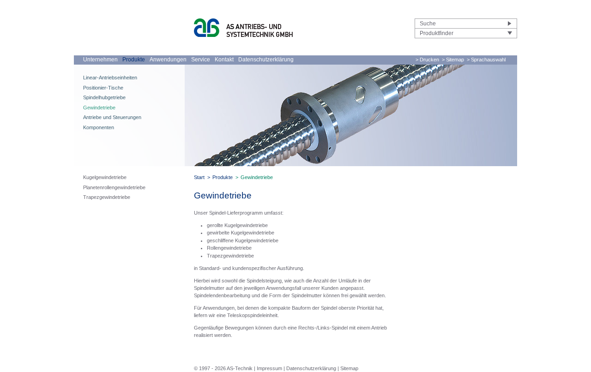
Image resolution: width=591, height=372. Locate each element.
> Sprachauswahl (486, 59)
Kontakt (224, 59)
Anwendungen (168, 59)
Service (200, 59)
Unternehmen (100, 59)
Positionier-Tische (103, 87)
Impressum (269, 368)
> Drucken (427, 59)
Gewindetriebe (99, 107)
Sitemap (349, 368)
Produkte (133, 59)
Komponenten (98, 127)
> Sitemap (453, 59)
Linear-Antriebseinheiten (110, 77)
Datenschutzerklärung (266, 59)
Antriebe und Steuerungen (112, 117)
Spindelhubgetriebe (104, 97)
